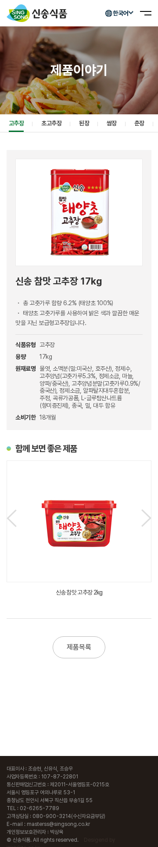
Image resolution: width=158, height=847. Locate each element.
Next (146, 518)
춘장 (139, 123)
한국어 (121, 13)
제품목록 (79, 647)
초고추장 (51, 123)
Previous (12, 518)
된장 (84, 123)
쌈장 (112, 123)
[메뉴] (145, 13)
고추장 (16, 123)
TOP (145, 830)
